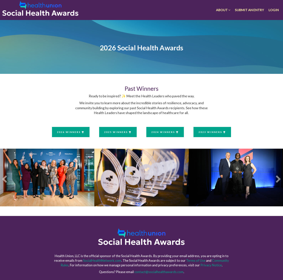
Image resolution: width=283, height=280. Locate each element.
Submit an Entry (249, 10)
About (222, 10)
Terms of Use (195, 260)
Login (274, 10)
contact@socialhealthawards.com (158, 272)
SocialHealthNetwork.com (102, 260)
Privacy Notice (211, 265)
